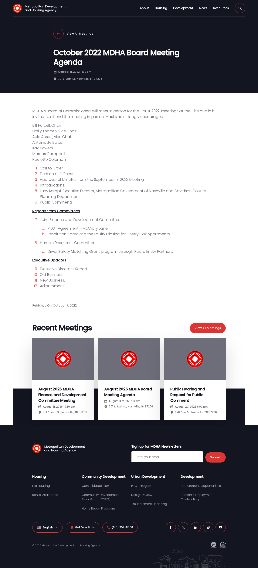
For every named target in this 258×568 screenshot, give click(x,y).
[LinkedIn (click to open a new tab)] (196, 527)
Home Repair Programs (98, 508)
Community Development (104, 476)
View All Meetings (80, 33)
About (144, 8)
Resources (221, 8)
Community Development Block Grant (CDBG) (101, 497)
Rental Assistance (45, 495)
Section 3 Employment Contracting (197, 497)
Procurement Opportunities (201, 486)
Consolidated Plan (95, 486)
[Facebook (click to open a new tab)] (171, 527)
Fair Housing (41, 486)
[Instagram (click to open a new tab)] (208, 527)
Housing (161, 8)
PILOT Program (141, 486)
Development (183, 8)
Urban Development (148, 476)
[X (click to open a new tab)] (183, 527)
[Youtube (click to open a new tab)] (221, 527)
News (203, 8)
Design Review (141, 495)
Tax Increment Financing (149, 504)
